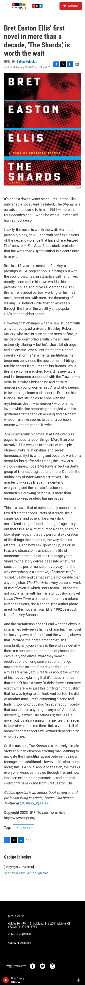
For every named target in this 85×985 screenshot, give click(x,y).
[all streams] (80, 980)
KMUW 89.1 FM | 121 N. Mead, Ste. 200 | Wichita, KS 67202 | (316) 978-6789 (39, 925)
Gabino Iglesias (26, 61)
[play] (6, 980)
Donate (72, 6)
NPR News (23, 827)
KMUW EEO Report (19, 942)
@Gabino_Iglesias (34, 803)
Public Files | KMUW (19, 934)
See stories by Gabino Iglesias (26, 873)
